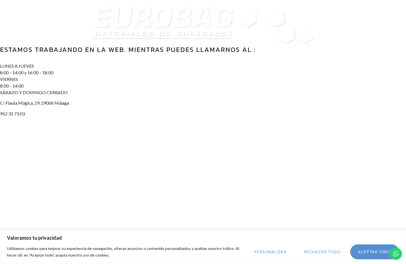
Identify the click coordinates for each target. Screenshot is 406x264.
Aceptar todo (374, 251)
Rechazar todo (322, 251)
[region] (203, 246)
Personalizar (270, 251)
